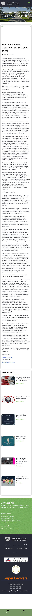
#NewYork (11, 362)
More (15, 552)
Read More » (20, 383)
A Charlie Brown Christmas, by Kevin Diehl (22, 478)
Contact (19, 548)
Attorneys (16, 545)
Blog (26, 548)
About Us (8, 545)
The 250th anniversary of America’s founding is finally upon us (23, 378)
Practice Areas (9, 548)
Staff (25, 545)
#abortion (5, 362)
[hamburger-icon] (29, 3)
